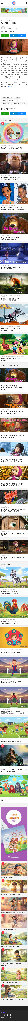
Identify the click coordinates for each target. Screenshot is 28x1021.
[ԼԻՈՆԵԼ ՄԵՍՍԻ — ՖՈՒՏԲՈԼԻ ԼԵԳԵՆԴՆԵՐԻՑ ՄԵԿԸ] (14, 667)
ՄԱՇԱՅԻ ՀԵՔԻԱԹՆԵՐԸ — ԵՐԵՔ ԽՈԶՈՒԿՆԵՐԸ (13, 510)
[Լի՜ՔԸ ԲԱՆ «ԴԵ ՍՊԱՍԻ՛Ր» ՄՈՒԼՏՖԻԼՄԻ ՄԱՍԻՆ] (14, 314)
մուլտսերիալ (6, 103)
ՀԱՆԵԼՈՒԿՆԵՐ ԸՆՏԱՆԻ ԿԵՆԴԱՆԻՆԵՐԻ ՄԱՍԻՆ (9, 622)
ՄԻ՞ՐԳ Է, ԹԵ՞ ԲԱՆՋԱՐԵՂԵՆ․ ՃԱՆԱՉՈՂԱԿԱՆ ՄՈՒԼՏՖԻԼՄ (11, 148)
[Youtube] (7, 1015)
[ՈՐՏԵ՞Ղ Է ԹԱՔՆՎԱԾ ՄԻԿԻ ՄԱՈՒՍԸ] (14, 344)
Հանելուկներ (11, 589)
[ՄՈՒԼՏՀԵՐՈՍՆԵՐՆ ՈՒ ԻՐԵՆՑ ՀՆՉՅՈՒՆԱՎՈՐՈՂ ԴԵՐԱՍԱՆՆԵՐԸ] (14, 193)
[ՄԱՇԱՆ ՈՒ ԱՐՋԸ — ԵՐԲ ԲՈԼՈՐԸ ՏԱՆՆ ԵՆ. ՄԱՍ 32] (14, 449)
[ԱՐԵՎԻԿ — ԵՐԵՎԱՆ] (14, 921)
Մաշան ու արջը (7, 21)
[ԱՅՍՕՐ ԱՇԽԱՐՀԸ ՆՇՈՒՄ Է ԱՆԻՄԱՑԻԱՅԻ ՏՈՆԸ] (14, 283)
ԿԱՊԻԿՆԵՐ (5, 801)
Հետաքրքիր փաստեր (11, 356)
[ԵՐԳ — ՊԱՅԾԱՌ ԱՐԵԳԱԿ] (14, 974)
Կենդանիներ (4, 589)
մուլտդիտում (12, 100)
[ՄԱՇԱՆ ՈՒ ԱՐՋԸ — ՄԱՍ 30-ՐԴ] (14, 523)
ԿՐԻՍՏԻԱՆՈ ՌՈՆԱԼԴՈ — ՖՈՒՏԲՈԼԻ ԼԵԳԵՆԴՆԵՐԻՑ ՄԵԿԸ (12, 712)
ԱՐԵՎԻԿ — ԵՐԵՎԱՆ (8, 929)
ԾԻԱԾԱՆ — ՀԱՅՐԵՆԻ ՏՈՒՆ (10, 895)
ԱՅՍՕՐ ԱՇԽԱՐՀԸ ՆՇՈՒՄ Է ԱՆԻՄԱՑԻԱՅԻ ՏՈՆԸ (11, 299)
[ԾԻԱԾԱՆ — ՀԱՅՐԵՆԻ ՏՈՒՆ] (14, 886)
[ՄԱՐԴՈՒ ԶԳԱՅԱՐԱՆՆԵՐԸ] (14, 637)
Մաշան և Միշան (7, 97)
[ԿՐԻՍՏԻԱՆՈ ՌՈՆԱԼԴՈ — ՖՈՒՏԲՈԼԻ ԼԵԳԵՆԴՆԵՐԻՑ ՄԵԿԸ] (14, 697)
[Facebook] (1, 1015)
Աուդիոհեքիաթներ (6, 506)
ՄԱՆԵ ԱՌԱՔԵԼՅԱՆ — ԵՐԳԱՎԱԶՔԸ (13, 912)
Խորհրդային (17, 326)
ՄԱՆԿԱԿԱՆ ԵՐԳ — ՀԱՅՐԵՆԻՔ (12, 1000)
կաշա (4, 94)
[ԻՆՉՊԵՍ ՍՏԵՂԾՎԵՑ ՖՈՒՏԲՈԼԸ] (14, 727)
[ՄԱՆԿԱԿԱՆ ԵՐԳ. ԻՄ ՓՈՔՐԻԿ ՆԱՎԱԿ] (14, 955)
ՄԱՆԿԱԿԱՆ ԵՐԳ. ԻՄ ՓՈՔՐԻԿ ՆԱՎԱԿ (11, 964)
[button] (2, 3)
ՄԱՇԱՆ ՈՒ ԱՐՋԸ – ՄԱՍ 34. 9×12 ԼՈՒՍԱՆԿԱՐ (13, 412)
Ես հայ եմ (3, 767)
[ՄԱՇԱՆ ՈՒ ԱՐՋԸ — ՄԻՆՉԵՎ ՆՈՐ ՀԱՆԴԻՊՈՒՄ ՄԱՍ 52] (14, 223)
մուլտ (4, 100)
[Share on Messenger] (22, 35)
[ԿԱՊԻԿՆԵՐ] (14, 786)
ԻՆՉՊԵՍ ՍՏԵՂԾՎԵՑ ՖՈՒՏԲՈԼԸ (12, 741)
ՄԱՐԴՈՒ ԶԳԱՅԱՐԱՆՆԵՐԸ (10, 653)
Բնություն (4, 649)
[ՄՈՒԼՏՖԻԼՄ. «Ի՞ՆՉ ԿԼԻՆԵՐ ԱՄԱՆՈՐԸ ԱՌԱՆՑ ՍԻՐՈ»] (14, 163)
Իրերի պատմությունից (7, 326)
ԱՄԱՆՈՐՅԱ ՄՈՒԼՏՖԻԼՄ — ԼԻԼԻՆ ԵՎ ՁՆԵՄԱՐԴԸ (13, 268)
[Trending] (2, 123)
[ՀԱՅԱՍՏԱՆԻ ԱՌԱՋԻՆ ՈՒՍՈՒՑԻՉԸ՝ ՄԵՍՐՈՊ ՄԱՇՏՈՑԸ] (14, 755)
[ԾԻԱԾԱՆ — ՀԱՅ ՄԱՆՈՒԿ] (14, 938)
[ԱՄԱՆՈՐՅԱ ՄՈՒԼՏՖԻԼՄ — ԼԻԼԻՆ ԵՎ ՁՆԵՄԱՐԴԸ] (14, 253)
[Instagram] (4, 1015)
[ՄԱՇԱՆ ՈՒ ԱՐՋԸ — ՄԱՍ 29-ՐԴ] (14, 547)
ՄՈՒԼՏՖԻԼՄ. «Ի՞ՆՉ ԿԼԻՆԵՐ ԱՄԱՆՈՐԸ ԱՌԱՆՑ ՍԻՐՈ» (10, 178)
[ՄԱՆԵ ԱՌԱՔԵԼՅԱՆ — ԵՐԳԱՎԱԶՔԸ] (14, 904)
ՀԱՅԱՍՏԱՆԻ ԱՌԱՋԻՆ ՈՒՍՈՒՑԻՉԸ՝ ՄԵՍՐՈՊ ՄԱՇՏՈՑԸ (14, 770)
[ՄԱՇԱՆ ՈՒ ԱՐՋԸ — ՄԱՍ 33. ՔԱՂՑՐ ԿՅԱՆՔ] (14, 425)
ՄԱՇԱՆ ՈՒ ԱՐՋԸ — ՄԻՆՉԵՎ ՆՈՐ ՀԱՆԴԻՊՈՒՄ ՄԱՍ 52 (13, 238)
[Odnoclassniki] (10, 1015)
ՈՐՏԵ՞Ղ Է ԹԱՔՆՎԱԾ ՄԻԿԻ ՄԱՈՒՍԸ (11, 359)
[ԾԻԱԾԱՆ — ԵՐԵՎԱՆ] (14, 869)
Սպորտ (8, 679)
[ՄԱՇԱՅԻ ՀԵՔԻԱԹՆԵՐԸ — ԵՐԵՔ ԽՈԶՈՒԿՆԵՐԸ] (14, 497)
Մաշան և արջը (18, 94)
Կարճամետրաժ (5, 145)
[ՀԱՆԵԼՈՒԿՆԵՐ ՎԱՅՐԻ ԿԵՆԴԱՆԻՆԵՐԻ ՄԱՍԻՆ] (14, 577)
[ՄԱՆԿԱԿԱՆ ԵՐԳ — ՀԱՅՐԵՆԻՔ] (14, 991)
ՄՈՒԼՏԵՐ (11, 145)
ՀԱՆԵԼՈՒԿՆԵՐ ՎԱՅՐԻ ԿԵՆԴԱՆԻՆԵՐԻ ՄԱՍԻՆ (9, 592)
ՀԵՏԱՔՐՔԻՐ (4, 205)
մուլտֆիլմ (16, 103)
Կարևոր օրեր (4, 295)
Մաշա (10, 94)
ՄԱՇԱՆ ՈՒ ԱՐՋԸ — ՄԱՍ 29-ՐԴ (12, 558)
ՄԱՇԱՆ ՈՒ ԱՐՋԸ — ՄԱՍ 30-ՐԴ (12, 534)
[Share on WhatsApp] (5, 35)
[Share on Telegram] (14, 35)
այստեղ (9, 86)
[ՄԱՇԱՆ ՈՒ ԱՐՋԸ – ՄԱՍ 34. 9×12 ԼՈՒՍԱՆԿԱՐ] (14, 401)
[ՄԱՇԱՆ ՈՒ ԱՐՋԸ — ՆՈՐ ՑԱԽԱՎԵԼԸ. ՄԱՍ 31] (14, 473)
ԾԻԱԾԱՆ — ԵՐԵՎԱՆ (8, 878)
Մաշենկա (17, 97)
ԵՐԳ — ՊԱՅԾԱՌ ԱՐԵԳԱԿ (10, 982)
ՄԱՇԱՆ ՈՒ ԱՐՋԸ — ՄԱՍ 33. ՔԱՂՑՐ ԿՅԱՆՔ (14, 436)
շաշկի (23, 103)
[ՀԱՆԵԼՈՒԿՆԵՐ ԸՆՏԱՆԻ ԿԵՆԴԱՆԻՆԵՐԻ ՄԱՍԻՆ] (14, 607)
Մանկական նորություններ (16, 295)
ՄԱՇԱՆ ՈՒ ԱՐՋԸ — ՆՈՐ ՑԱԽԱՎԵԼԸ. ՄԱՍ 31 (12, 485)
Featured (3, 356)
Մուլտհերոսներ (11, 205)
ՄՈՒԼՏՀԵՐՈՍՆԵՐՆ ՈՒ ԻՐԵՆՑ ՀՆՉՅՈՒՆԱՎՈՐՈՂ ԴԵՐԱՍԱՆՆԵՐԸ (13, 208)
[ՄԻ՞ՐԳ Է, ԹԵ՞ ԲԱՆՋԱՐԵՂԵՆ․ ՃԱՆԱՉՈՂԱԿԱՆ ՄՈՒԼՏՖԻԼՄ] (14, 133)
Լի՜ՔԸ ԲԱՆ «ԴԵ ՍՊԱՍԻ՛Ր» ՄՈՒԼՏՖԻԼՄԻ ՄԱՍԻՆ (10, 329)
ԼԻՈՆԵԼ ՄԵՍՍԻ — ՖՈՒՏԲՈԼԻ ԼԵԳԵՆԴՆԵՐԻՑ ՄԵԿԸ (11, 682)
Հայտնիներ (4, 679)
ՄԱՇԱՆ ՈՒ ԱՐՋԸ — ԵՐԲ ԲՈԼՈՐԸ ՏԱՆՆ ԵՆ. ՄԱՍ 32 (12, 461)
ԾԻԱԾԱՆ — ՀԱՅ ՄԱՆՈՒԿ (10, 946)
